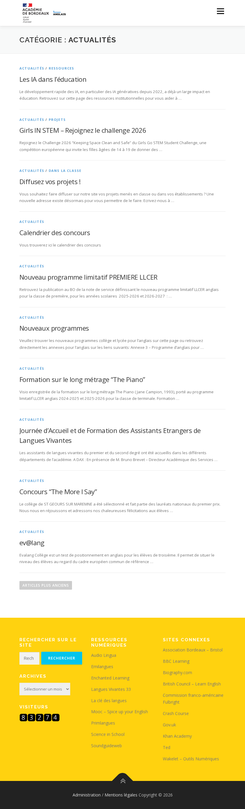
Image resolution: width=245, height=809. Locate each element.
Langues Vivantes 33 (111, 689)
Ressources (61, 68)
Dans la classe (65, 170)
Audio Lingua (103, 655)
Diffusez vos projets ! (50, 181)
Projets (57, 119)
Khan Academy (177, 736)
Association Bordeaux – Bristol (193, 650)
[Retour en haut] (122, 781)
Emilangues (102, 666)
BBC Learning (176, 661)
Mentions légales (121, 795)
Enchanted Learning (110, 678)
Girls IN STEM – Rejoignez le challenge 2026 (82, 130)
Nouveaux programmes (55, 327)
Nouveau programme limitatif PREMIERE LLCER (88, 276)
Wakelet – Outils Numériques (191, 759)
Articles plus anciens (45, 585)
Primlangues (103, 723)
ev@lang (32, 542)
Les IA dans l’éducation (52, 79)
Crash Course (176, 713)
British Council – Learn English (192, 684)
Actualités (31, 68)
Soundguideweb (106, 745)
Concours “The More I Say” (58, 491)
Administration (87, 795)
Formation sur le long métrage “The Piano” (82, 379)
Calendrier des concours (54, 232)
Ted (166, 747)
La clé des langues (109, 700)
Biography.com (177, 672)
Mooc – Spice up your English (119, 711)
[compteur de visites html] (39, 717)
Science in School (108, 734)
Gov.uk (169, 725)
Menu (220, 11)
